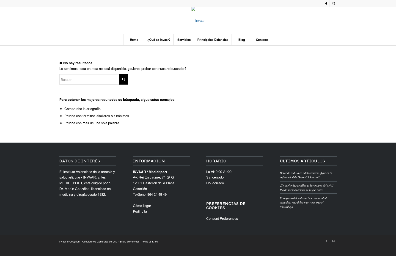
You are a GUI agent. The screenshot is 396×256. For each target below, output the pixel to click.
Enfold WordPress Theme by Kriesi (138, 241)
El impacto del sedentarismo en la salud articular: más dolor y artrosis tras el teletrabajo (303, 202)
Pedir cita (140, 211)
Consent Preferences (222, 218)
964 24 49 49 (157, 194)
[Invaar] (198, 20)
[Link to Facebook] (326, 3)
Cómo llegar (142, 205)
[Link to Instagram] (333, 3)
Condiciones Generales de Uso (99, 241)
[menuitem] (134, 39)
